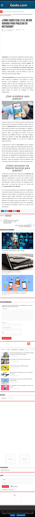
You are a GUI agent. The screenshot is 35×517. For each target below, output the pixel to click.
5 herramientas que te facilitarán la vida (19, 366)
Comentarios (14, 349)
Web (3, 332)
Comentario (4, 308)
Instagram (8, 215)
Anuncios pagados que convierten (11, 272)
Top (8, 349)
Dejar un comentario (7, 30)
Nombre (4, 322)
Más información (21, 515)
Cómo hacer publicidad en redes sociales (13, 250)
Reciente (3, 349)
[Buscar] (28, 343)
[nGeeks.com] (17, 5)
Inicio (1, 14)
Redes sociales (7, 14)
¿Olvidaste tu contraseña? (8, 489)
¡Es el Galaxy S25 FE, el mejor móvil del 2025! (13, 11)
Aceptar (12, 515)
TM (3, 29)
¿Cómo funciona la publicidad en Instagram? (14, 293)
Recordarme (15, 486)
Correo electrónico (6, 327)
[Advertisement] (14, 43)
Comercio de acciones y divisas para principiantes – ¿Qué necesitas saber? (11, 221)
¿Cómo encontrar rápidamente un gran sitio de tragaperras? (23, 225)
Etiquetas (21, 349)
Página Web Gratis (5, 470)
